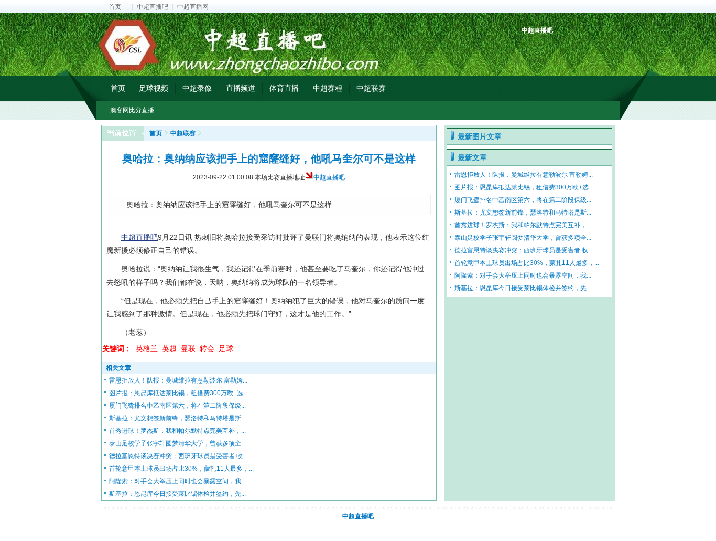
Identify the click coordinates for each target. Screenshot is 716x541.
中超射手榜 (555, 48)
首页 (115, 6)
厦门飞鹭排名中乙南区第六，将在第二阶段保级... (177, 405)
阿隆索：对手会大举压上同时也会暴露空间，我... (177, 481)
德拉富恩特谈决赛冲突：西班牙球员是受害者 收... (178, 456)
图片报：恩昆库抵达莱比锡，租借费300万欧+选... (178, 393)
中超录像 (197, 88)
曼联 (188, 348)
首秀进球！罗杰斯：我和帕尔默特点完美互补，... (177, 430)
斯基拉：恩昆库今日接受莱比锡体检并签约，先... (177, 493)
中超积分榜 (531, 48)
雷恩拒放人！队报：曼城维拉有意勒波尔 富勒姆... (178, 380)
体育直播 (284, 88)
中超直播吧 (152, 6)
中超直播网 (193, 6)
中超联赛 (371, 88)
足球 (226, 348)
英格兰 (147, 348)
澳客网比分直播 (132, 110)
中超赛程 (327, 88)
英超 (169, 348)
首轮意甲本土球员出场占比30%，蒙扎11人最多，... (181, 468)
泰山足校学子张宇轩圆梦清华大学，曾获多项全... (177, 443)
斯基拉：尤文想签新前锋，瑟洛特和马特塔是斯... (177, 418)
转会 (207, 348)
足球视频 (153, 88)
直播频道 (240, 88)
